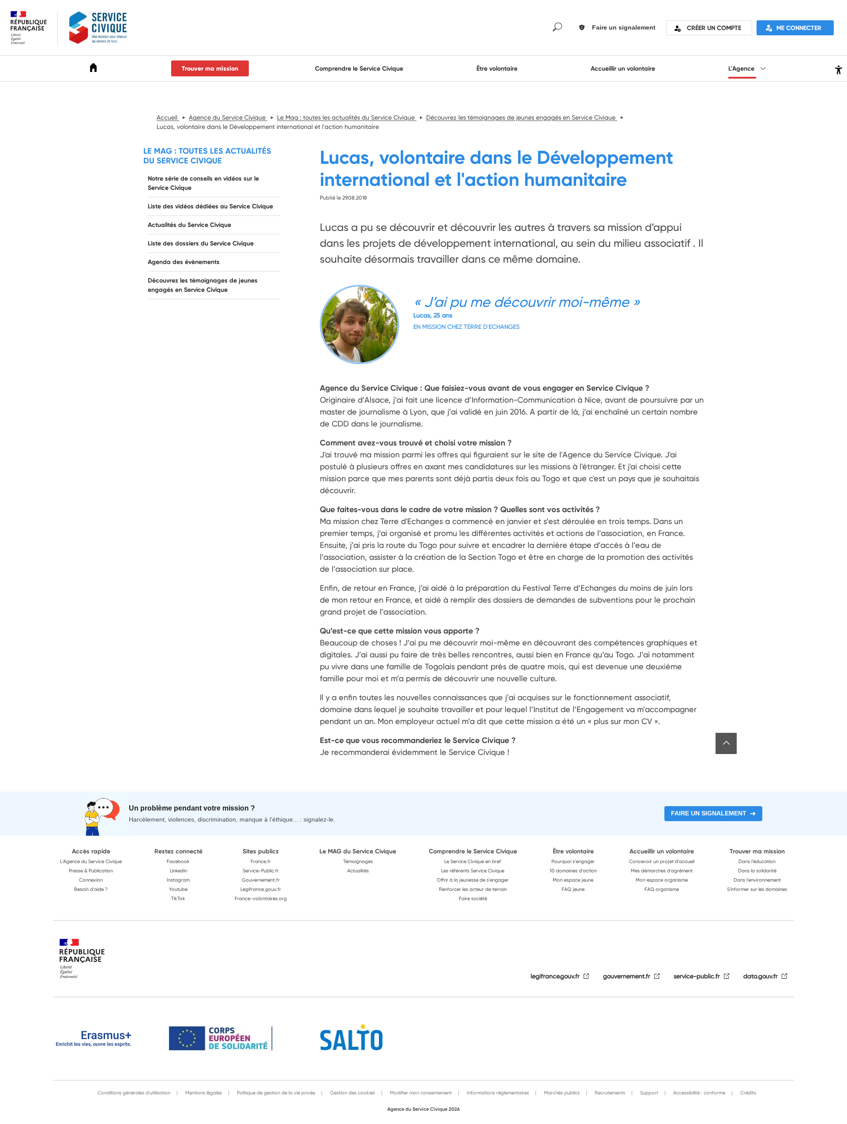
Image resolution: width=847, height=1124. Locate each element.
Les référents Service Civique (472, 871)
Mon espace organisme (662, 880)
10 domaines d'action (573, 871)
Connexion (91, 880)
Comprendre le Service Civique (359, 68)
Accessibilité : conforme (698, 1093)
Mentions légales (203, 1093)
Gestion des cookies (352, 1093)
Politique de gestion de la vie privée (275, 1093)
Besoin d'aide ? (91, 889)
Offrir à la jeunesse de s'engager (473, 880)
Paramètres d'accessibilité (837, 68)
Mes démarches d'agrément (662, 871)
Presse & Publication (91, 871)
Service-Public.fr (261, 871)
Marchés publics (561, 1093)
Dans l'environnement (757, 880)
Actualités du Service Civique (189, 225)
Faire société (473, 898)
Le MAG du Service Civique (357, 851)
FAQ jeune (573, 889)
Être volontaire (496, 68)
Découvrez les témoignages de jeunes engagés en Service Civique (203, 285)
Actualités (358, 871)
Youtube (178, 889)
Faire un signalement (708, 813)
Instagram (178, 880)
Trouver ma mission (210, 68)
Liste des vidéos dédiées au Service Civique (210, 206)
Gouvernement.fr (261, 880)
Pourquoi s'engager (573, 861)
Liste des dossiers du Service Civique (201, 243)
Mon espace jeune (573, 880)
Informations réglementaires (497, 1093)
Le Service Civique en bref (472, 861)
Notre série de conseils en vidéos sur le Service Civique (203, 183)
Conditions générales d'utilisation (133, 1093)
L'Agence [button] (742, 68)
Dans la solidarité (757, 871)
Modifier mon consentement (420, 1093)
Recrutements (609, 1093)
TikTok (178, 898)
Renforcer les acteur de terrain (473, 889)
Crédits (747, 1093)
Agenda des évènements (184, 262)
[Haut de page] (726, 743)
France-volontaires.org (261, 898)
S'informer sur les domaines (757, 889)
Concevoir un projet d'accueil (661, 861)
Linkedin (178, 871)
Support (648, 1093)
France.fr (261, 861)
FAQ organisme (662, 889)
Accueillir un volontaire (623, 68)
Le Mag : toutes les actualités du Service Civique (207, 156)
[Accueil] (93, 69)
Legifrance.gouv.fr (260, 889)
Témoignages (358, 861)
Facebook (178, 861)
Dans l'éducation (757, 861)
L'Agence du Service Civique (91, 861)
